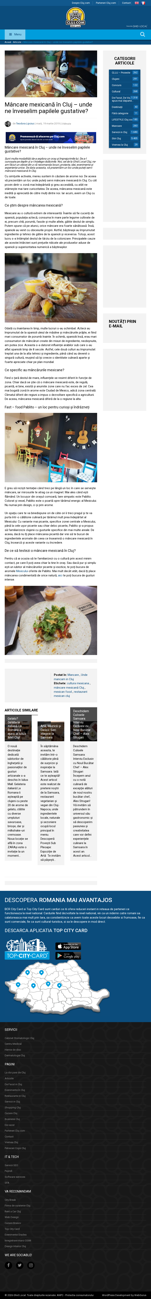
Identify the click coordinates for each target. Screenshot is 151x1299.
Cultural (116, 91)
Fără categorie (120, 113)
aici (60, 575)
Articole (17, 42)
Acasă (8, 42)
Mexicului (22, 571)
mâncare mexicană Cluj (69, 687)
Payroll (8, 1170)
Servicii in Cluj (119, 132)
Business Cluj (12, 1119)
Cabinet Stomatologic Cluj (19, 1038)
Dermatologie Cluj (15, 1055)
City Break (10, 1199)
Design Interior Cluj (15, 1246)
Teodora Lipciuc (25, 123)
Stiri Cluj (116, 138)
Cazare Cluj (11, 1113)
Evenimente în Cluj (15, 1090)
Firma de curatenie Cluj (17, 1205)
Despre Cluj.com (81, 3)
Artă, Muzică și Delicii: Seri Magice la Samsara (51, 731)
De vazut (10, 1124)
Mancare (73, 675)
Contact (126, 3)
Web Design (12, 1217)
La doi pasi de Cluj (15, 1072)
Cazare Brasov (13, 1223)
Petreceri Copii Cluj (15, 1148)
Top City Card (12, 1228)
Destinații (117, 107)
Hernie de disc (13, 1049)
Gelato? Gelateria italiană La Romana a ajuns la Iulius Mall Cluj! (17, 728)
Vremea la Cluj (120, 144)
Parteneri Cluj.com (106, 3)
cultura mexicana (78, 683)
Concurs (116, 85)
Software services (15, 1176)
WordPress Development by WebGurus (124, 1295)
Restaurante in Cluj (15, 1095)
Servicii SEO (11, 1165)
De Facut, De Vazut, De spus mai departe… (125, 99)
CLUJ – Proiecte (121, 72)
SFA (7, 1182)
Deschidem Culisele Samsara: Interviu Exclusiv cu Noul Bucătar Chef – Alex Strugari (82, 724)
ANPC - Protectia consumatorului (75, 1295)
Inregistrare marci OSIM (18, 1240)
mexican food (63, 692)
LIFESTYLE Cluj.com (123, 119)
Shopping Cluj (13, 1107)
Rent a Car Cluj (13, 1211)
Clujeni (115, 78)
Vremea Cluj (11, 1142)
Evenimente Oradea (16, 1234)
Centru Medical (13, 1043)
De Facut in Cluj (13, 1084)
